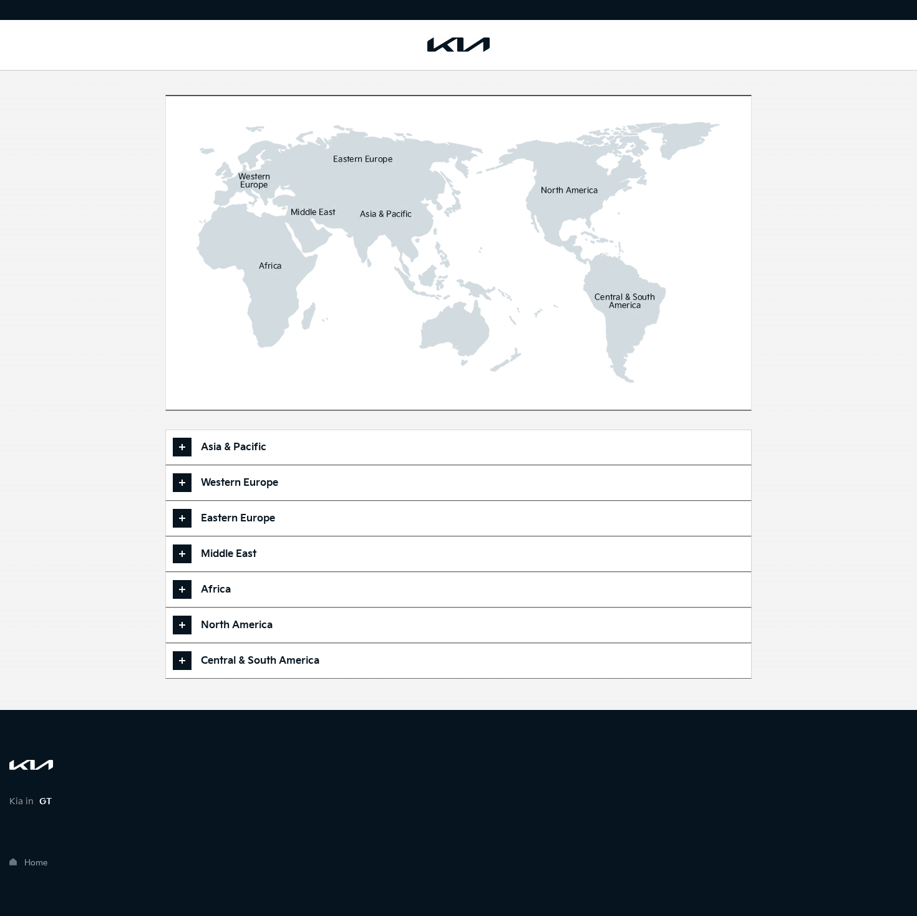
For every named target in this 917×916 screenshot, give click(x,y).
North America (237, 625)
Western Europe (239, 483)
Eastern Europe (238, 518)
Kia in (30, 801)
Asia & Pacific (233, 447)
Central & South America (260, 661)
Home (35, 863)
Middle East (228, 554)
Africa (216, 590)
